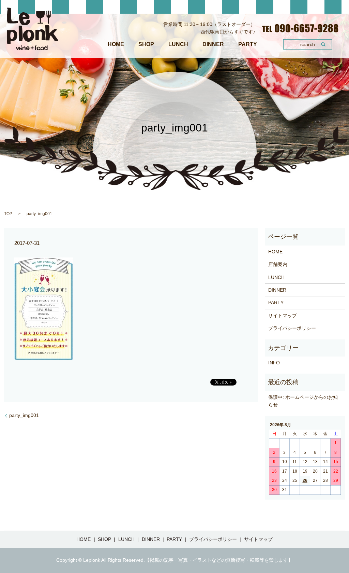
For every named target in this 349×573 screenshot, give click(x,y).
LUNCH (178, 44)
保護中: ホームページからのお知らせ (303, 400)
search (307, 44)
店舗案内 (277, 264)
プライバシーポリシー (292, 328)
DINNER (213, 44)
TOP (8, 213)
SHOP (146, 44)
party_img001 (24, 415)
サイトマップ (282, 315)
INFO (274, 362)
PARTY (247, 44)
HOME (116, 44)
